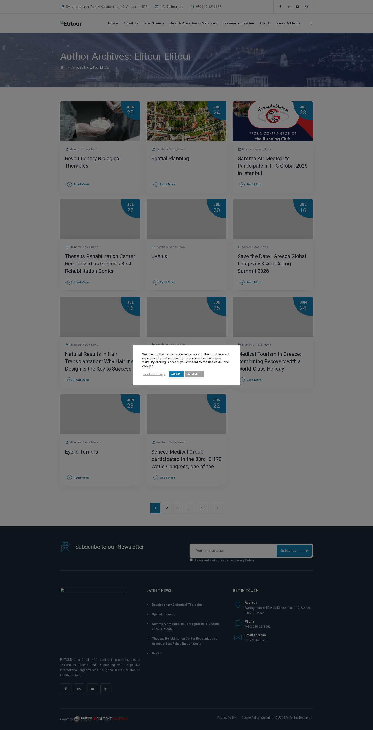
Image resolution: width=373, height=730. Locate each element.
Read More (194, 374)
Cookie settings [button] (154, 374)
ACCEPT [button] (176, 374)
